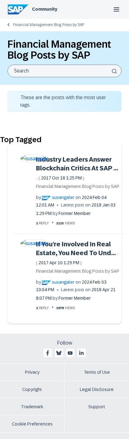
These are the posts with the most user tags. (63, 101)
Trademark (32, 406)
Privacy (32, 372)
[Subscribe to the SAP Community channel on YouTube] (70, 353)
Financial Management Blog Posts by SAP (48, 25)
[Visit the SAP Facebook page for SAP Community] (47, 353)
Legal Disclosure (97, 389)
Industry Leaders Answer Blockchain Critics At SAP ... (77, 168)
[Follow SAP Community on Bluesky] (58, 353)
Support (96, 406)
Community (44, 9)
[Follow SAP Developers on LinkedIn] (81, 353)
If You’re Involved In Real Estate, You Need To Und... (77, 253)
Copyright (32, 389)
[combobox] (64, 71)
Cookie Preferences (32, 423)
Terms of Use (97, 372)
